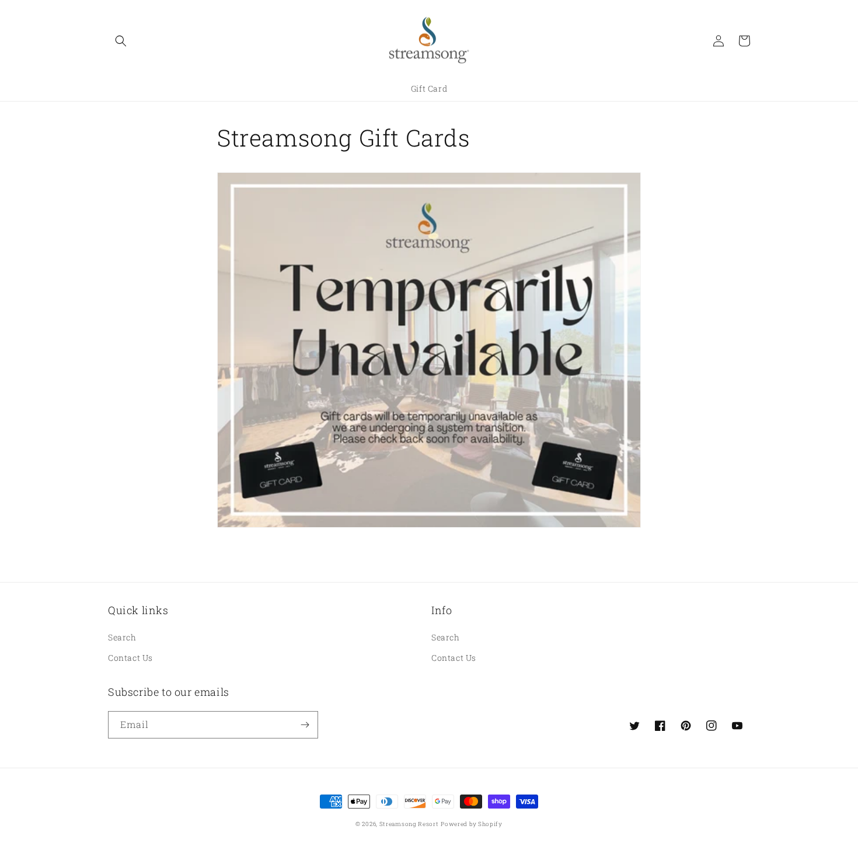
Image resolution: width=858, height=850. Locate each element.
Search (122, 637)
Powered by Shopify (472, 824)
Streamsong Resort (409, 824)
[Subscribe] (305, 724)
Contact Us (130, 657)
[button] (121, 41)
